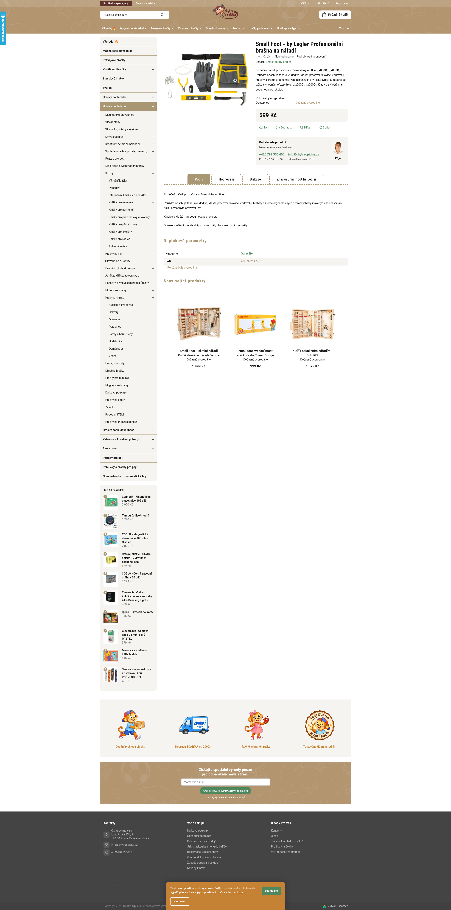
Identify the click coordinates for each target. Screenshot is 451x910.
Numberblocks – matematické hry (124, 476)
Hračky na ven (113, 253)
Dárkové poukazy (116, 392)
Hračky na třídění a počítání (121, 421)
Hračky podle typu (114, 106)
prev (166, 338)
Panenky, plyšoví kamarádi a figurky (127, 283)
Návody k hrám (196, 868)
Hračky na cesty (115, 399)
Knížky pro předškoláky (123, 224)
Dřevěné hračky (114, 370)
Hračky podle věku (115, 97)
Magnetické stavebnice (117, 51)
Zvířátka (110, 407)
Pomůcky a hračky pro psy (119, 467)
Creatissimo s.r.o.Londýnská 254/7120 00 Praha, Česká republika (130, 834)
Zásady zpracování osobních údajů (225, 797)
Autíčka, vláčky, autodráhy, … (122, 275)
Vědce (113, 356)
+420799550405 (121, 852)
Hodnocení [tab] (226, 179)
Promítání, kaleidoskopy (120, 268)
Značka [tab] (296, 179)
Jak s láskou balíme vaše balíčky (207, 846)
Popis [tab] (199, 179)
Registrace (342, 3)
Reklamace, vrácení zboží (203, 852)
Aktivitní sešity (118, 246)
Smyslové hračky (114, 78)
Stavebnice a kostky (117, 261)
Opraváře (114, 319)
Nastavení (179, 901)
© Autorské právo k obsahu (204, 857)
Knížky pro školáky (120, 231)
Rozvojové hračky (114, 60)
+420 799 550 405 (271, 154)
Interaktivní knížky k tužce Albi (127, 195)
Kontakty (276, 830)
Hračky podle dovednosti (118, 430)
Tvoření (107, 87)
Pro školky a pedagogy (115, 3)
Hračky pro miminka (117, 378)
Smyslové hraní (114, 136)
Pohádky (114, 188)
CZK (303, 3)
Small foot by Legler (278, 62)
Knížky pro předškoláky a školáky (129, 217)
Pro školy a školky (282, 846)
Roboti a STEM (114, 414)
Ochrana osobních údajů (201, 841)
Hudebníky (115, 341)
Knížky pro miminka (121, 202)
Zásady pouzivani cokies (202, 862)
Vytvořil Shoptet (338, 906)
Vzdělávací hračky (114, 69)
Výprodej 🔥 (110, 41)
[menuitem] (109, 28)
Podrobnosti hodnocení (310, 56)
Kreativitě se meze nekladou (123, 144)
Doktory (114, 312)
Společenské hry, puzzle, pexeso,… (127, 151)
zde (240, 892)
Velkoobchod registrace (286, 852)
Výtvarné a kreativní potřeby (121, 439)
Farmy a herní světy (121, 334)
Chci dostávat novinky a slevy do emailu (225, 790)
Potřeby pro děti (113, 458)
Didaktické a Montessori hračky (124, 166)
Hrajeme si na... (114, 297)
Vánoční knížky (118, 180)
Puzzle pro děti (114, 158)
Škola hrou (110, 448)
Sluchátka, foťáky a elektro (121, 129)
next (345, 338)
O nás (274, 836)
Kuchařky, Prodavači (121, 305)
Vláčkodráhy (112, 122)
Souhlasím (271, 890)
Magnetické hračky (116, 385)
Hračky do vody (114, 363)
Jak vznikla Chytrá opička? (287, 841)
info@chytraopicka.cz (303, 154)
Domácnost (116, 348)
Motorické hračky (116, 290)
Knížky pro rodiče (119, 239)
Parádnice (115, 326)
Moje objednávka (145, 3)
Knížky (109, 173)
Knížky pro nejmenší (121, 209)
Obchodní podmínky (199, 836)
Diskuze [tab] (255, 179)
